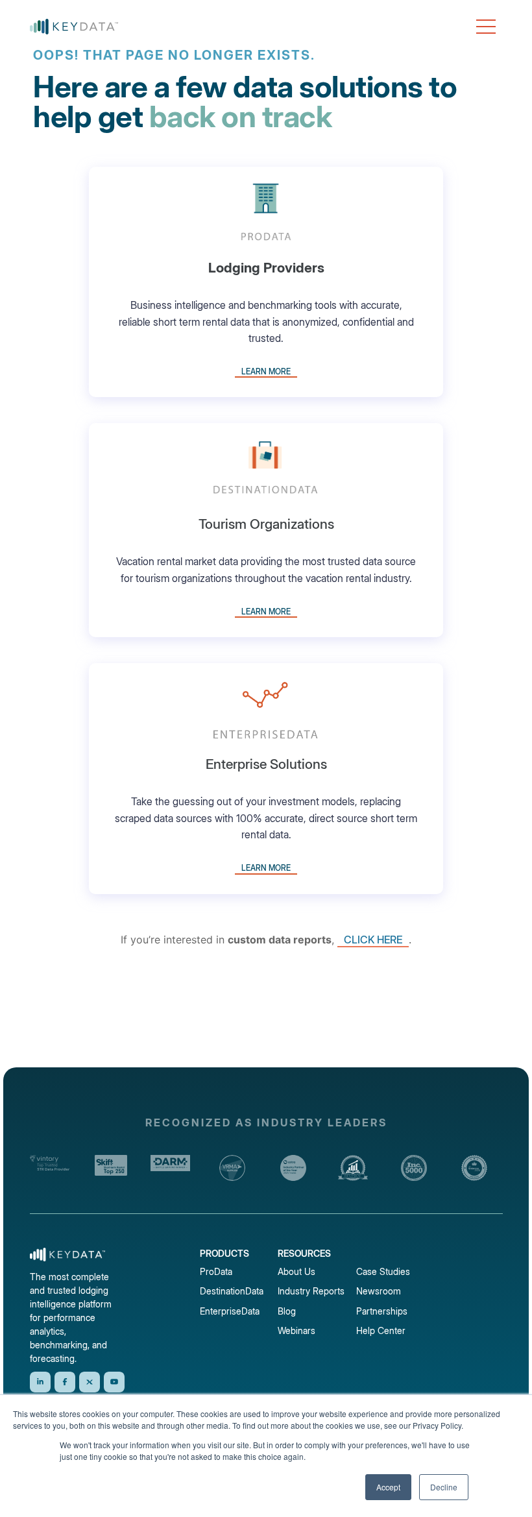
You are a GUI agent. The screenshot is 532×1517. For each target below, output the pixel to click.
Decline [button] (443, 1486)
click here (373, 939)
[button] (486, 26)
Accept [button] (388, 1486)
